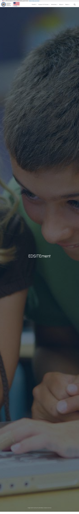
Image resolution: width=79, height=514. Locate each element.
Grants (34, 4)
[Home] (10, 4)
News (67, 4)
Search (75, 4)
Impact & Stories (43, 4)
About (61, 4)
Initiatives (54, 4)
